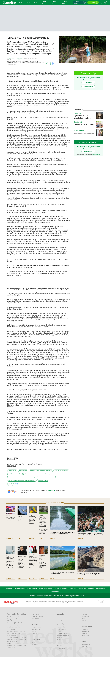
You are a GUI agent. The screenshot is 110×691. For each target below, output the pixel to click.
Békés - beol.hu (11, 621)
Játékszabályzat (100, 588)
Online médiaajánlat (19, 588)
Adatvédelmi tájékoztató (45, 588)
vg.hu (33, 642)
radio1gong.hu (86, 644)
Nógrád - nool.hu (12, 641)
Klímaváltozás (45, 473)
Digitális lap (88, 82)
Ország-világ (10, 58)
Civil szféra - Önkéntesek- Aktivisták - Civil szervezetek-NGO (22, 477)
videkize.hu (60, 637)
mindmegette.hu (61, 629)
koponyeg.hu (85, 631)
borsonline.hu (61, 648)
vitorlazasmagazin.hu (63, 635)
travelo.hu (60, 631)
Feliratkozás (88, 151)
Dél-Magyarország (28, 473)
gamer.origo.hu (61, 623)
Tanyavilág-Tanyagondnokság (61, 470)
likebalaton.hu (61, 625)
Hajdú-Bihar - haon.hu (13, 633)
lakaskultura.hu (61, 621)
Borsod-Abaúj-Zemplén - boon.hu (16, 623)
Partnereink (91, 588)
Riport (35, 2)
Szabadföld (51, 490)
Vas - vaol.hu (35, 614)
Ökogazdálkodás (12, 470)
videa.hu (84, 633)
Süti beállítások (55, 591)
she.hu (84, 620)
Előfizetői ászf (82, 588)
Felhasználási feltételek (60, 588)
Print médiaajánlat (32, 588)
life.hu (83, 618)
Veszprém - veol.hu (37, 616)
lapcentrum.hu (86, 635)
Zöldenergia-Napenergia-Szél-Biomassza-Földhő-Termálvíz (22, 480)
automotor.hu (61, 619)
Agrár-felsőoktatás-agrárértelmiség (46, 477)
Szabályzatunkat (96, 154)
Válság (37, 473)
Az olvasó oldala (64, 2)
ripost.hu (84, 614)
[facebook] (99, 602)
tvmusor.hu (60, 639)
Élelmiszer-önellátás (43, 480)
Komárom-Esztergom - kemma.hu (16, 639)
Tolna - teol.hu (11, 647)
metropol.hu (85, 616)
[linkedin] (103, 602)
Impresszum (9, 588)
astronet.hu (60, 617)
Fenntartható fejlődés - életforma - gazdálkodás (41, 470)
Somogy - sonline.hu (13, 643)
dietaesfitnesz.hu (62, 633)
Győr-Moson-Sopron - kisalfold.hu (16, 631)
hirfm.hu (84, 646)
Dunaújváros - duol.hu (13, 627)
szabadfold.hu (36, 629)
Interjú (28, 2)
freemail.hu (85, 629)
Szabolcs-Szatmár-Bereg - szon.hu (16, 645)
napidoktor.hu (61, 627)
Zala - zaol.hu (36, 618)
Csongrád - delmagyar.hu (14, 625)
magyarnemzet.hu (37, 627)
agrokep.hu (35, 644)
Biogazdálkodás (23, 470)
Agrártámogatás (12, 473)
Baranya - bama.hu (12, 619)
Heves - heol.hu (11, 635)
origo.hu (34, 633)
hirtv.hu (34, 631)
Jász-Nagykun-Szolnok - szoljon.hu (16, 637)
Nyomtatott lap (88, 86)
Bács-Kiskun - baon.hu (13, 617)
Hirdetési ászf (72, 588)
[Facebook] (101, 2)
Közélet (20, 2)
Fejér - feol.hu (11, 629)
